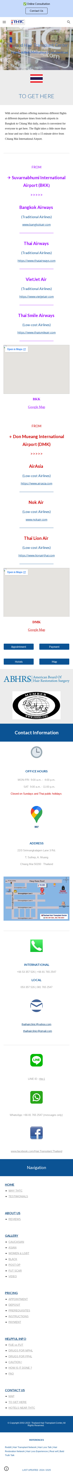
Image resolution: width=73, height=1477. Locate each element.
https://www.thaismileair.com (36, 332)
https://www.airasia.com (36, 483)
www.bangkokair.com (36, 225)
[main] (36, 48)
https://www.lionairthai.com (36, 555)
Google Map (36, 407)
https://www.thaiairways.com (36, 261)
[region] (36, 8)
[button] (4, 22)
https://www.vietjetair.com (36, 297)
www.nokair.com (36, 519)
